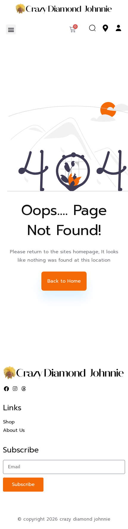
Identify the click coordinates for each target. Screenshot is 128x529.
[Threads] (23, 388)
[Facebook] (6, 388)
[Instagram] (15, 388)
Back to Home (64, 281)
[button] (11, 29)
